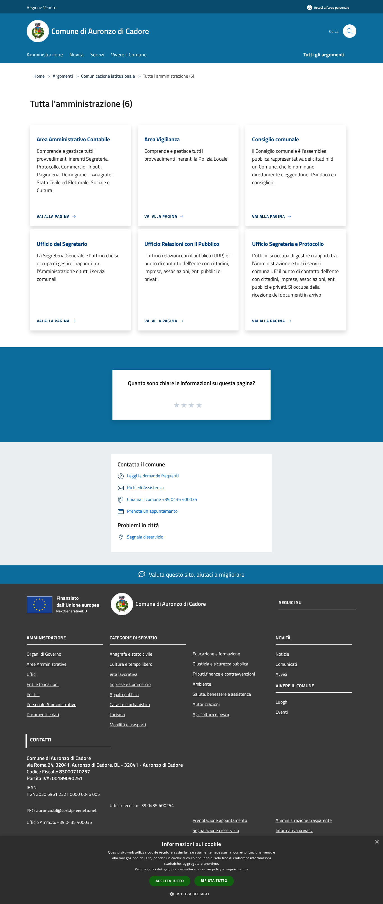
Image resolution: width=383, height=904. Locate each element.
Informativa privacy (294, 830)
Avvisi (281, 674)
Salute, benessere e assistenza (222, 694)
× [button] (377, 842)
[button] (191, 894)
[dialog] (191, 870)
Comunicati (286, 664)
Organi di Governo (44, 654)
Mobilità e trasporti (128, 724)
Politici (33, 694)
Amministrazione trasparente (304, 820)
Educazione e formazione (216, 653)
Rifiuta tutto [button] (214, 880)
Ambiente (202, 684)
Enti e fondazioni (43, 684)
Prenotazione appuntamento (220, 820)
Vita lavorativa (123, 674)
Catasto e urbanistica (130, 704)
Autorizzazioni (206, 704)
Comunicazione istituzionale (108, 76)
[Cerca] (349, 31)
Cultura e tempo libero (131, 664)
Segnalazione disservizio (216, 830)
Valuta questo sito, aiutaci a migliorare (195, 574)
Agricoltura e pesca (211, 714)
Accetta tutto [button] (170, 880)
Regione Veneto (41, 7)
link (245, 869)
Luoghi (282, 702)
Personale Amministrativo (51, 704)
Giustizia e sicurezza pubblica (220, 663)
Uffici (31, 674)
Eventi (282, 712)
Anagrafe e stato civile (131, 654)
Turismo (117, 714)
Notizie (282, 654)
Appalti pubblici (124, 694)
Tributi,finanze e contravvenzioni (224, 674)
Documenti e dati (43, 714)
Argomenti (63, 76)
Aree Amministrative (46, 664)
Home (39, 76)
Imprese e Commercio (130, 684)
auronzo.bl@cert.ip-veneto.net (66, 810)
